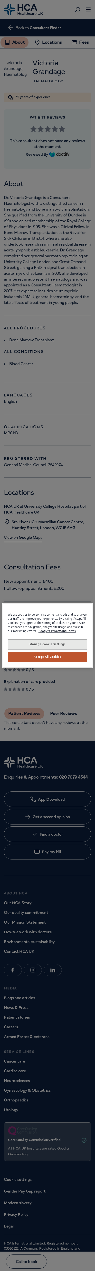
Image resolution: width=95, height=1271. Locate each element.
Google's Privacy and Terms (57, 631)
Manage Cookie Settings (47, 644)
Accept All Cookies (47, 657)
